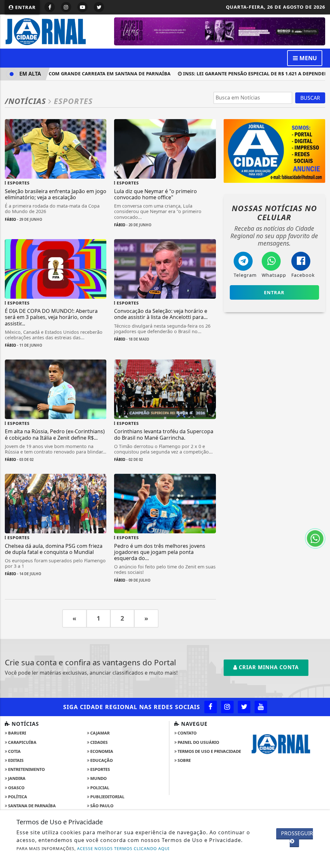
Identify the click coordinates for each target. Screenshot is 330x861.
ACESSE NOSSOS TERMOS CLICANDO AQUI (123, 848)
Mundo (98, 778)
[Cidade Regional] (55, 30)
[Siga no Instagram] (66, 7)
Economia (101, 751)
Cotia (14, 751)
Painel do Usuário (198, 742)
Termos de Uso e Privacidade (209, 751)
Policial (99, 788)
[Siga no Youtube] (82, 7)
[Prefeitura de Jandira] (219, 30)
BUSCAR (310, 97)
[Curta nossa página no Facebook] (210, 707)
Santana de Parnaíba (31, 806)
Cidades (98, 742)
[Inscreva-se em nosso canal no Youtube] (261, 707)
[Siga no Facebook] (49, 7)
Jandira (16, 778)
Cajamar (99, 733)
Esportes (99, 769)
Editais (15, 760)
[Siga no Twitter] (99, 7)
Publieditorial (106, 797)
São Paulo (101, 806)
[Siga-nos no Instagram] (227, 707)
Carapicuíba (21, 742)
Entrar (25, 7)
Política (17, 797)
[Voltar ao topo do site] (320, 517)
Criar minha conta (268, 667)
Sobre (184, 760)
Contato (187, 733)
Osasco (15, 788)
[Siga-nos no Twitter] (244, 707)
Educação (101, 760)
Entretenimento (26, 769)
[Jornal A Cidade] (274, 150)
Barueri (16, 733)
